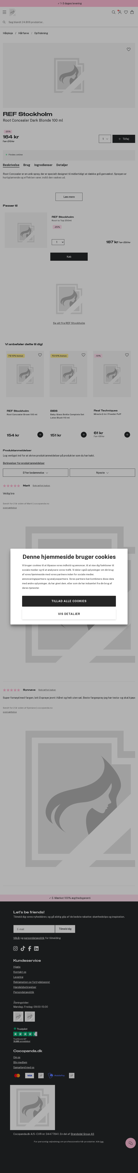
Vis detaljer (69, 613)
